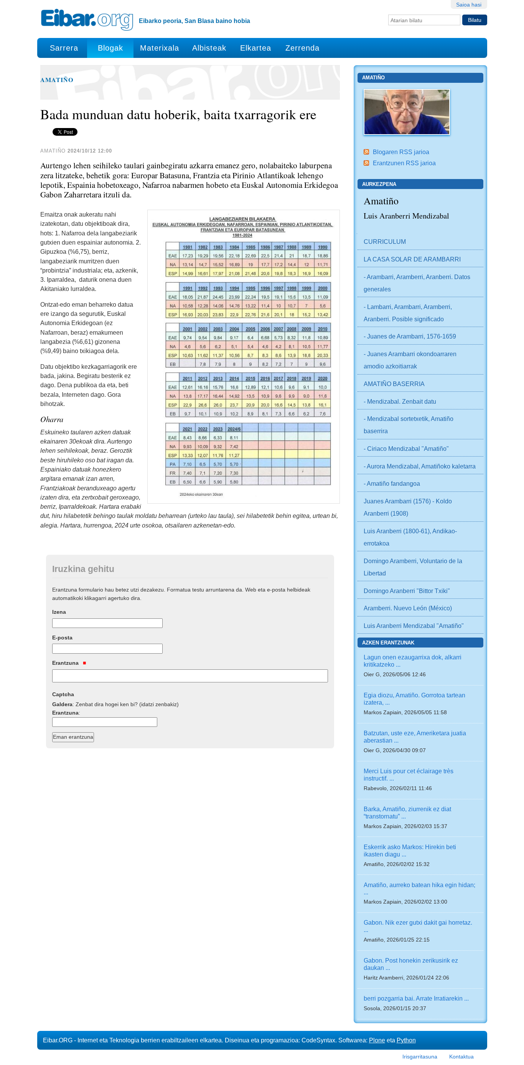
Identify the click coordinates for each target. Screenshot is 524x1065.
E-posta (62, 637)
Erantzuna (66, 663)
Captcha (63, 694)
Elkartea (255, 48)
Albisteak (209, 48)
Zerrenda (302, 48)
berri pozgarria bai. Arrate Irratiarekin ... (416, 998)
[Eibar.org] (87, 19)
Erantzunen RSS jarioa (404, 162)
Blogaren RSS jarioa (401, 151)
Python (406, 1040)
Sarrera (64, 48)
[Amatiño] (407, 111)
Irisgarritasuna (419, 1056)
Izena (59, 612)
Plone (377, 1040)
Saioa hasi (468, 5)
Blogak (110, 48)
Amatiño (57, 79)
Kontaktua (461, 1056)
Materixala (159, 48)
